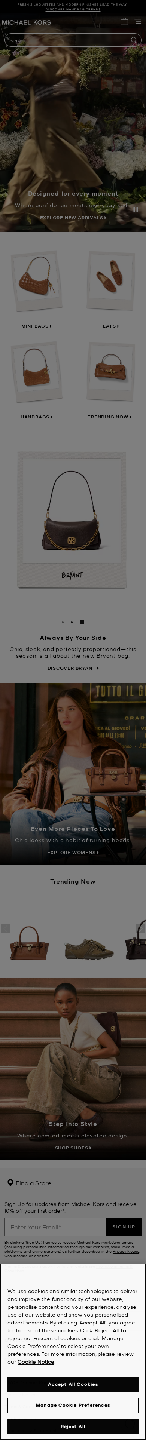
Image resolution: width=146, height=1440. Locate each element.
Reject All (73, 1426)
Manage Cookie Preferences (73, 1405)
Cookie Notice (36, 1361)
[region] (73, 1352)
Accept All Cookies (73, 1384)
